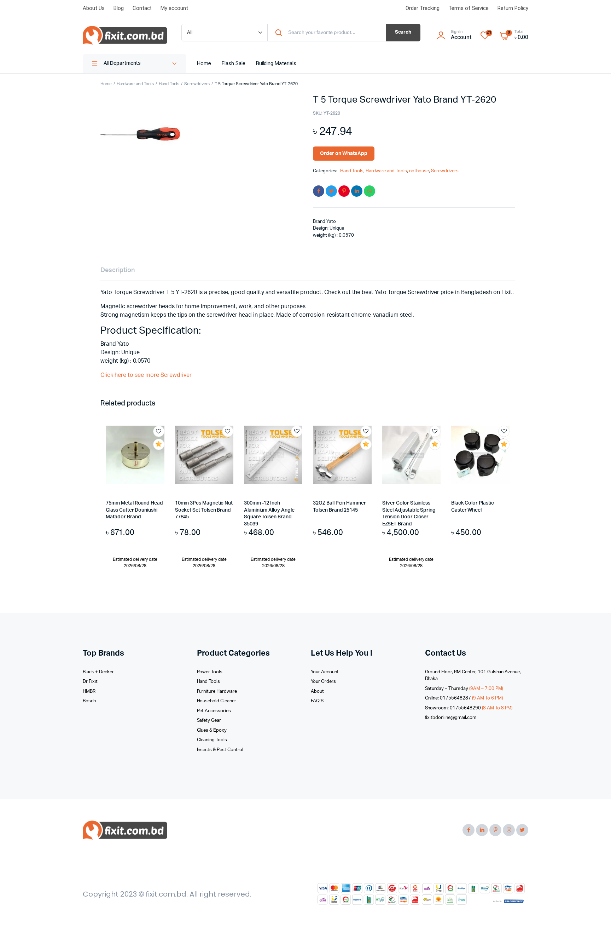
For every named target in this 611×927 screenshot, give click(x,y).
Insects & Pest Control (220, 750)
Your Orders (323, 681)
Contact (142, 8)
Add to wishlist (158, 431)
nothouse (419, 171)
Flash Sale (233, 63)
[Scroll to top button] (595, 911)
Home (204, 63)
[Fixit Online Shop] (125, 35)
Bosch (89, 701)
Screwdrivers (197, 84)
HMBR (89, 691)
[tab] (117, 270)
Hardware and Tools (135, 84)
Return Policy (512, 8)
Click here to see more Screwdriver (146, 375)
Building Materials (276, 63)
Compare (162, 457)
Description (117, 270)
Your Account (325, 672)
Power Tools (210, 672)
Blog (119, 8)
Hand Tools (169, 84)
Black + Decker (98, 672)
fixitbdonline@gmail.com (450, 717)
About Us (94, 8)
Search (403, 32)
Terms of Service (468, 8)
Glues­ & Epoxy (212, 730)
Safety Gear (209, 720)
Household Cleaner (217, 701)
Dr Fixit (90, 681)
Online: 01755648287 (464, 698)
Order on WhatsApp (343, 153)
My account (174, 8)
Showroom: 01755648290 (469, 708)
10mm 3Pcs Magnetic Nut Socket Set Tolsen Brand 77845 (204, 510)
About (317, 691)
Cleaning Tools (212, 740)
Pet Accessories (214, 711)
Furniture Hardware (217, 691)
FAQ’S (317, 701)
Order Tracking (423, 8)
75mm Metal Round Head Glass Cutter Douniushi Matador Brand (134, 510)
